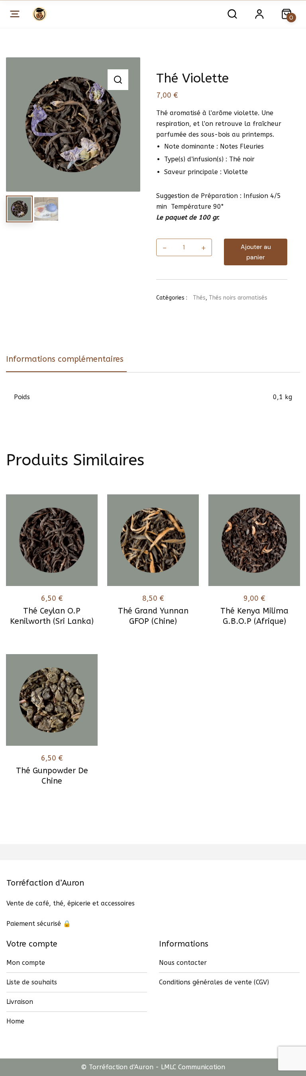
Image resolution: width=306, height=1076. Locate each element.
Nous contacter (183, 962)
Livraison (19, 1001)
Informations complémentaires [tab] (65, 359)
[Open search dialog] (232, 14)
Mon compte (25, 962)
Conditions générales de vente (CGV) (214, 982)
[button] (118, 79)
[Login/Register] (259, 14)
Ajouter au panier (256, 252)
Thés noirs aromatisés (238, 297)
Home (15, 1021)
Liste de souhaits (31, 982)
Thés (199, 297)
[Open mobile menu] (15, 14)
